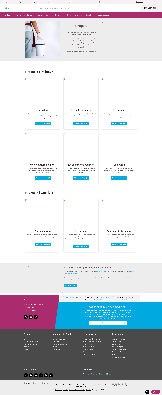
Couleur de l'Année (118, 352)
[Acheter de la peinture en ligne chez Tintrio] (7, 8)
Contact (26, 349)
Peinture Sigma (88, 344)
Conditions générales (61, 390)
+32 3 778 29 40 (31, 310)
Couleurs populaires (119, 349)
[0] (140, 2)
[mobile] (26, 317)
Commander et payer (31, 342)
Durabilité (56, 342)
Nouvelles (56, 349)
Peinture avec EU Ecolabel (92, 342)
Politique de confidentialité (77, 390)
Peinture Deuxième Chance (92, 339)
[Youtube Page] (36, 375)
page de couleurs (73, 273)
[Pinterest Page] (41, 375)
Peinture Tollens (88, 349)
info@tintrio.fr (30, 307)
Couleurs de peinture (119, 339)
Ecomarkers (87, 352)
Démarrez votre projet (43, 123)
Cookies (88, 390)
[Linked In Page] (46, 375)
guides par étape (101, 271)
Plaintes (26, 347)
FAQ (25, 339)
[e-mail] (31, 317)
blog (131, 271)
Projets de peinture (118, 357)
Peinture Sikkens (88, 347)
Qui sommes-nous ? (60, 339)
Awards (55, 347)
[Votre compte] (145, 8)
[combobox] (62, 8)
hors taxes (148, 2)
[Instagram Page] (31, 375)
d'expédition (82, 385)
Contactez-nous (70, 285)
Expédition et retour (30, 344)
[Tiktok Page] (51, 375)
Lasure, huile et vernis (90, 354)
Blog (113, 354)
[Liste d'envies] (150, 8)
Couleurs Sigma (117, 347)
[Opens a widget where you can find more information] (155, 392)
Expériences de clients (60, 344)
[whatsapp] (36, 317)
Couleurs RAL (117, 342)
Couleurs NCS (117, 344)
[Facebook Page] (26, 375)
